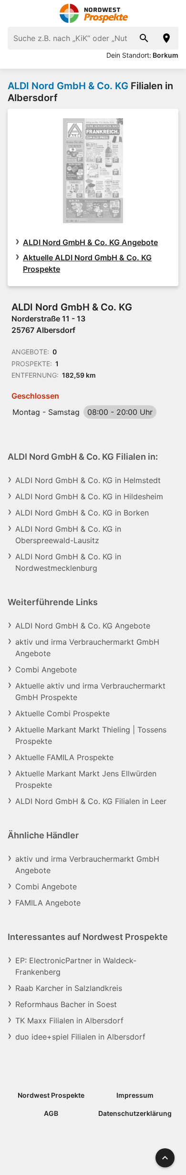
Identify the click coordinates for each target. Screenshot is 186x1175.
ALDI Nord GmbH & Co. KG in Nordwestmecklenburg (68, 562)
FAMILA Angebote (48, 902)
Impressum (135, 1095)
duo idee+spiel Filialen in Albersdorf (80, 1036)
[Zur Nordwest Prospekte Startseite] (93, 13)
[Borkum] (166, 38)
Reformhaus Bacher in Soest (66, 1004)
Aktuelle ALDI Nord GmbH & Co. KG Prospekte (87, 263)
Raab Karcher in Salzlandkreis (68, 988)
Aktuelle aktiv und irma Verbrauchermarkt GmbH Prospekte (90, 691)
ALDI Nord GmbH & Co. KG (68, 86)
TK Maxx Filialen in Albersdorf (69, 1020)
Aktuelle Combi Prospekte (62, 713)
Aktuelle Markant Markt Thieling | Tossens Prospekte (90, 735)
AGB (51, 1113)
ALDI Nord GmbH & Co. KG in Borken (82, 512)
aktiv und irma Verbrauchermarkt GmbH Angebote (87, 647)
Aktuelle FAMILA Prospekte (64, 757)
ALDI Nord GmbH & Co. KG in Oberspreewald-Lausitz (68, 534)
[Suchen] (144, 38)
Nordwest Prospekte (51, 1095)
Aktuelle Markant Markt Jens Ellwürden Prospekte (85, 779)
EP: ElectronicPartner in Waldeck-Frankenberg (75, 966)
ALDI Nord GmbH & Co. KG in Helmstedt (88, 480)
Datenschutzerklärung (135, 1113)
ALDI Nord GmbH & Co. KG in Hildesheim (89, 496)
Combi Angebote (46, 669)
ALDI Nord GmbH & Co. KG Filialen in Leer (90, 801)
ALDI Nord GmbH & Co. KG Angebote (90, 242)
